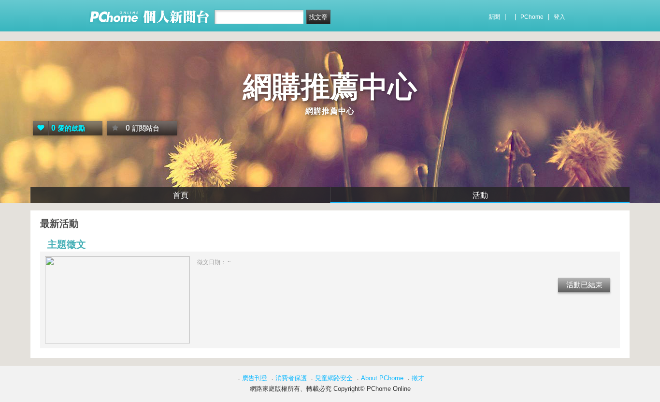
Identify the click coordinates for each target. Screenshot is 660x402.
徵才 (418, 378)
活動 (480, 195)
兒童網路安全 (334, 378)
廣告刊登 (254, 378)
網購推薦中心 (330, 87)
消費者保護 (291, 378)
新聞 (494, 17)
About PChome (382, 378)
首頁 (180, 195)
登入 (559, 17)
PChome (532, 17)
